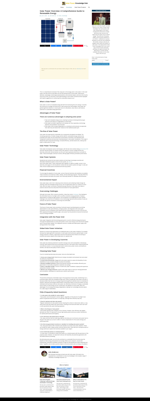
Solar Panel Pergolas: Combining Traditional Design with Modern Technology (47, 381)
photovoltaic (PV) (84, 149)
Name (93, 60)
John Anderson (53, 15)
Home (62, 7)
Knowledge (69, 7)
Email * (107, 60)
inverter (70, 161)
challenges (75, 194)
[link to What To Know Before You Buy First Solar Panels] (80, 373)
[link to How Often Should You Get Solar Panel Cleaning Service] (64, 373)
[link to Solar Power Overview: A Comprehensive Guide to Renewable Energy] (64, 31)
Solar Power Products (80, 7)
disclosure (79, 68)
